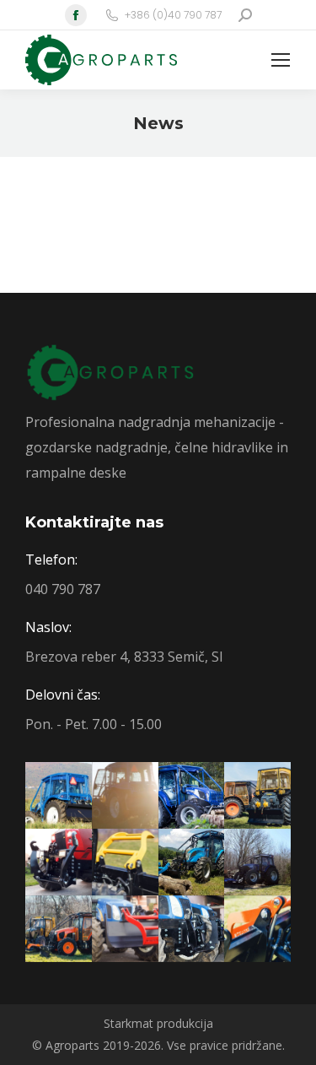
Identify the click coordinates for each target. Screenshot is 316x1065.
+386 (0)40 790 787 (173, 15)
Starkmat (128, 1023)
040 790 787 (62, 589)
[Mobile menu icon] (280, 60)
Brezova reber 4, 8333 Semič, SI (124, 656)
